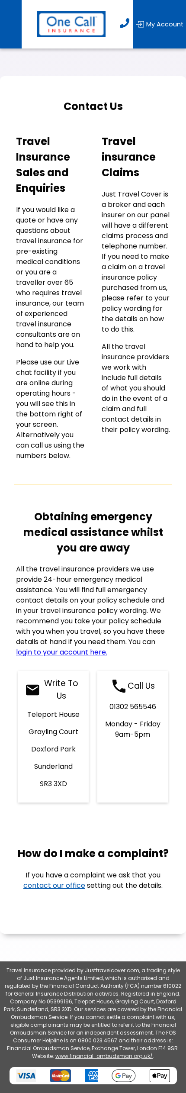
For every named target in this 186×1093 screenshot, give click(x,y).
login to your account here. (61, 652)
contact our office (54, 885)
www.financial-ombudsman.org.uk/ (104, 1056)
